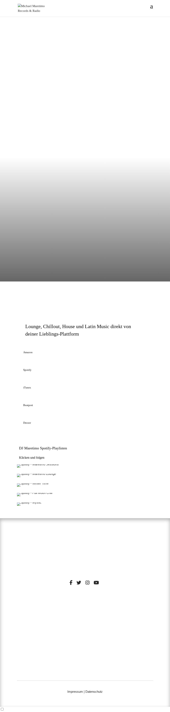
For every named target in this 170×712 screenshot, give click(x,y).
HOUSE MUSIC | (75, 615)
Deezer (27, 422)
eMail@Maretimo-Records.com (85, 674)
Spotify (27, 369)
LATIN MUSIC (97, 615)
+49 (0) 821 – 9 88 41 (85, 668)
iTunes (27, 387)
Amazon (28, 352)
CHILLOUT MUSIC (71, 612)
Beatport (28, 405)
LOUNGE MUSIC (99, 612)
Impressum (75, 691)
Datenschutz (94, 691)
